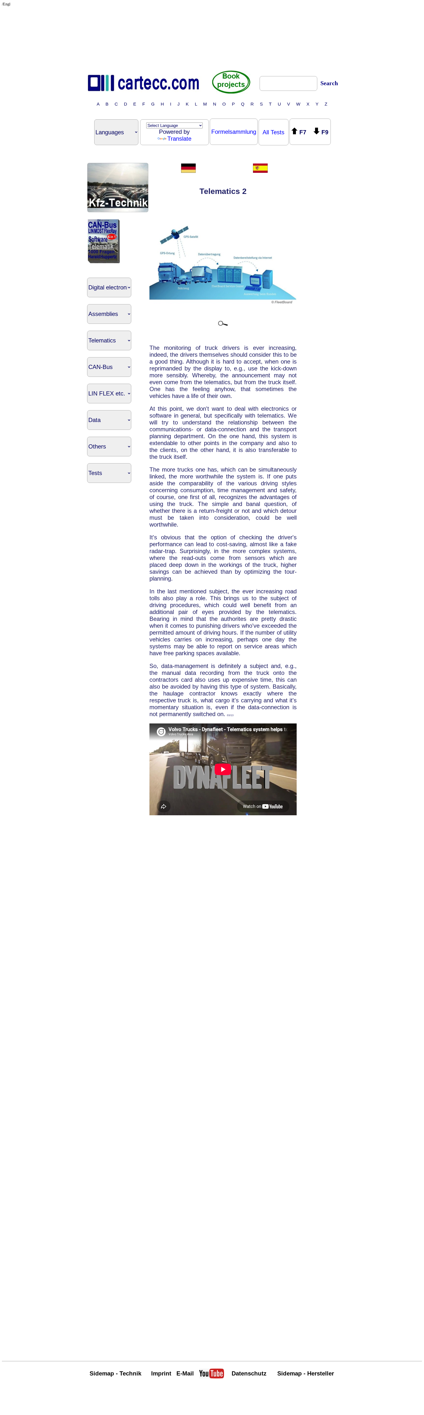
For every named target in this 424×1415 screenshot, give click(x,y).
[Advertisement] (212, 37)
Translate (179, 138)
